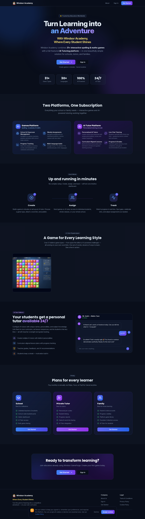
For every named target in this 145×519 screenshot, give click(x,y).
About (107, 3)
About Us (104, 498)
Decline (96, 512)
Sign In (116, 3)
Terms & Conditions (126, 498)
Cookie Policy (124, 505)
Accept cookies (108, 512)
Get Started (127, 3)
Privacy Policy (124, 501)
